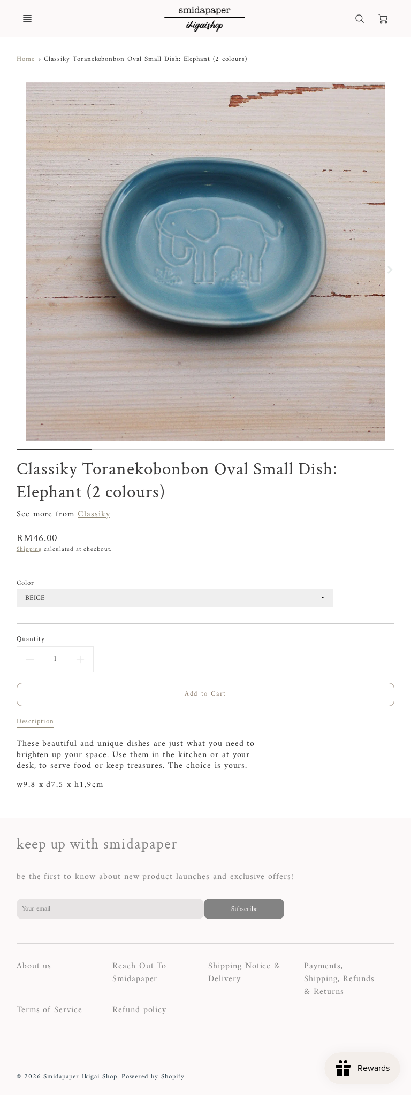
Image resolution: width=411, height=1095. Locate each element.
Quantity (31, 639)
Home (26, 59)
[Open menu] (27, 18)
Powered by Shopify (152, 1077)
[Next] (389, 269)
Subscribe (244, 909)
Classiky (94, 514)
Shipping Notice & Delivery (244, 972)
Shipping (29, 549)
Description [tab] (36, 721)
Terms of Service (49, 1010)
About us (34, 966)
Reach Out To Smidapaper (139, 972)
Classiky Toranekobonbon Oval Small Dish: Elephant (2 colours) (145, 59)
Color (25, 583)
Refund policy (139, 1010)
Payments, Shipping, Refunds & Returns (339, 979)
